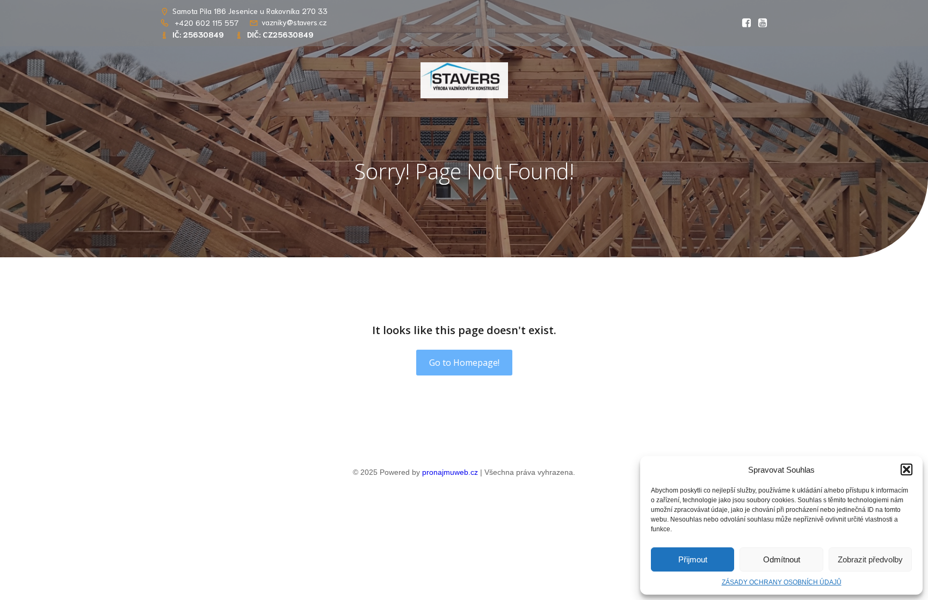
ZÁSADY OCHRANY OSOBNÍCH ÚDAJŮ (782, 582)
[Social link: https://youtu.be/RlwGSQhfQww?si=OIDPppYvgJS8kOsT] (760, 23)
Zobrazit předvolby (870, 559)
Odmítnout (781, 559)
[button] (906, 469)
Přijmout (692, 559)
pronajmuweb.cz (450, 472)
